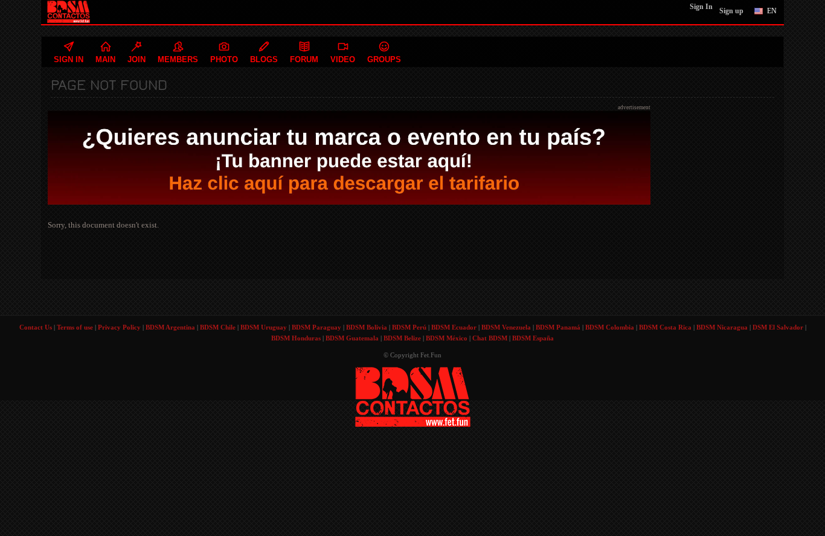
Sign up (731, 11)
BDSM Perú (409, 327)
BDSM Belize (402, 338)
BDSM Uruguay (263, 327)
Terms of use (75, 327)
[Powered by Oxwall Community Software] (412, 395)
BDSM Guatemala (352, 338)
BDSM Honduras (296, 338)
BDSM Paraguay (316, 327)
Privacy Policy (119, 327)
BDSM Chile (218, 327)
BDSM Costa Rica (665, 327)
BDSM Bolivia (366, 327)
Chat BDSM (489, 338)
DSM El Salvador (778, 327)
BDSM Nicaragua (722, 327)
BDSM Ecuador (454, 327)
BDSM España (533, 338)
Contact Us (35, 327)
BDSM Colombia (609, 327)
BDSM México (446, 338)
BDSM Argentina (170, 327)
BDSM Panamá (558, 327)
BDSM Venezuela (506, 327)
